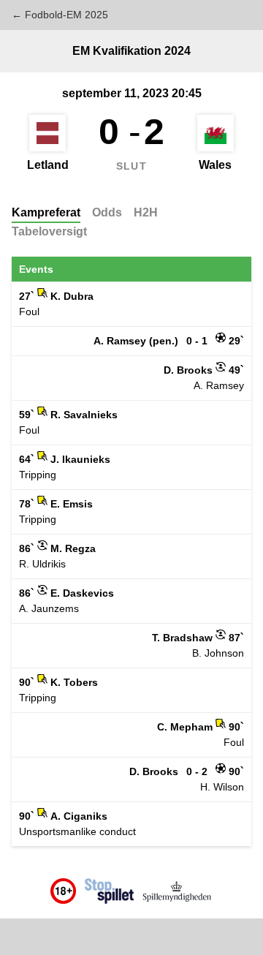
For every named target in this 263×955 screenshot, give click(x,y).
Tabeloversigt (49, 231)
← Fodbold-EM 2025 (60, 14)
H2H (146, 212)
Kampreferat (46, 212)
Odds (107, 212)
